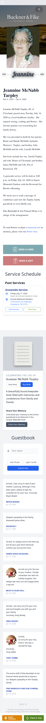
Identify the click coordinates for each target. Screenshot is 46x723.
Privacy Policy (16, 712)
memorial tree (33, 227)
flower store (32, 231)
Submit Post (23, 468)
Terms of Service (30, 712)
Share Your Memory (16, 424)
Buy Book (27, 384)
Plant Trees (32, 309)
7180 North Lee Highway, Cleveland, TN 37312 (21, 302)
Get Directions (14, 309)
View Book (12, 384)
